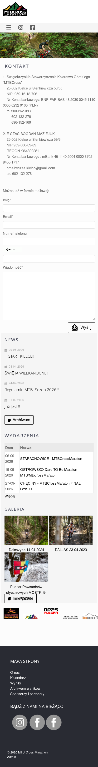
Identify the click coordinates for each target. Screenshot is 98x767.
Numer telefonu (15, 233)
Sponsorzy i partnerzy (27, 693)
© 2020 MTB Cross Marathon (27, 752)
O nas (15, 672)
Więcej (10, 495)
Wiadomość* (13, 267)
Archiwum (21, 419)
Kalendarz (18, 677)
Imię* (7, 199)
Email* (8, 216)
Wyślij (85, 327)
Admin (11, 756)
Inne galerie (23, 598)
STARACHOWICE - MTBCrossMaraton (51, 458)
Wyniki (15, 682)
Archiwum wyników (25, 688)
